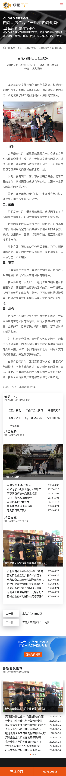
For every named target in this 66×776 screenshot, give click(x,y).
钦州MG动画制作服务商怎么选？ (23, 746)
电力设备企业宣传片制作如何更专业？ (26, 579)
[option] (33, 716)
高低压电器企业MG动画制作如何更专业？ (26, 571)
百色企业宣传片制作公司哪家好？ (25, 584)
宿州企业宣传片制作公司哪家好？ (25, 596)
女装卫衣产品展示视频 (19, 498)
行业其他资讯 (54, 418)
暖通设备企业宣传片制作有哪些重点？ (26, 588)
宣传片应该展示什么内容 (35, 622)
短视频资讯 (54, 410)
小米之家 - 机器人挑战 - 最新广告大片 (26, 489)
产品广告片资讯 (34, 410)
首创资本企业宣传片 (18, 502)
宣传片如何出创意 (32, 613)
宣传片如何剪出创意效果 (50, 48)
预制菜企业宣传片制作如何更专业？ (26, 575)
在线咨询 (16, 771)
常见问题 (15, 426)
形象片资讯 (14, 418)
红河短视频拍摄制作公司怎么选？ (23, 750)
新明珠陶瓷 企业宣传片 (19, 506)
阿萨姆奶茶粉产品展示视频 (22, 493)
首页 (19, 48)
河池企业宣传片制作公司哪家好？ (25, 592)
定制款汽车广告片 (17, 510)
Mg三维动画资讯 (34, 418)
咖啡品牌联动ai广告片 (19, 485)
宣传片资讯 (30, 48)
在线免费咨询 (33, 654)
